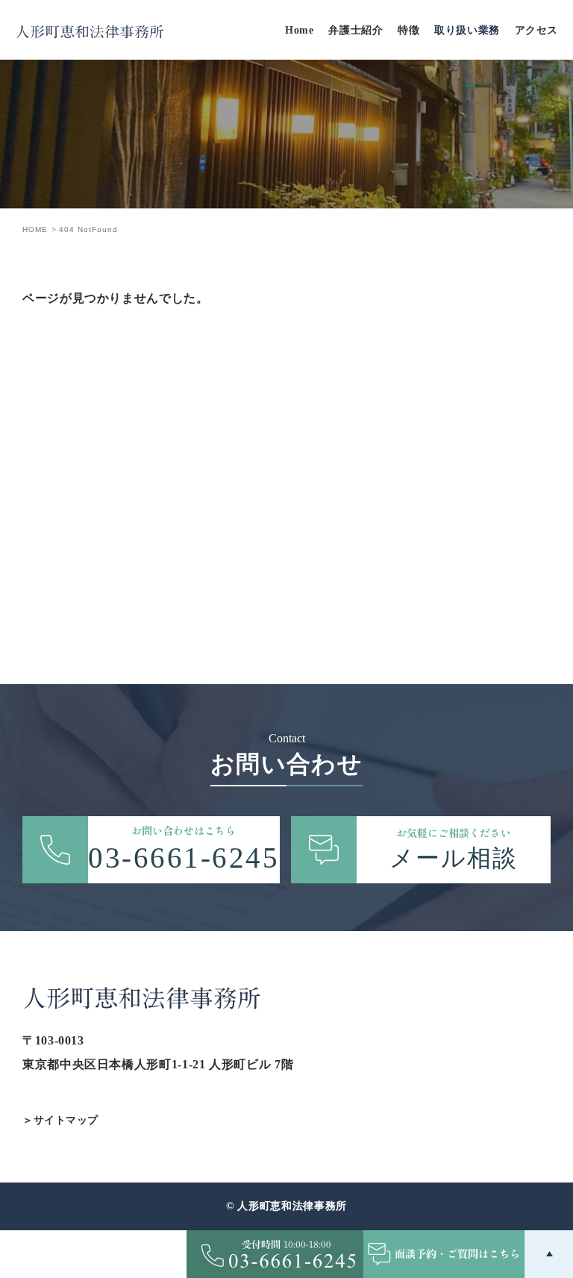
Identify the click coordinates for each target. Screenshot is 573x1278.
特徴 (408, 30)
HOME (35, 229)
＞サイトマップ (60, 1120)
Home (299, 30)
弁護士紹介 (355, 30)
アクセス (536, 30)
